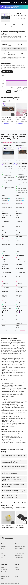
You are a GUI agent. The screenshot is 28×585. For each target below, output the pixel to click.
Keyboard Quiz (18, 555)
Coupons (3, 560)
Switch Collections (19, 551)
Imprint (3, 578)
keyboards (8, 11)
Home (2, 11)
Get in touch (4, 569)
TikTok (16, 576)
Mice (2, 553)
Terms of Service (5, 576)
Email (16, 567)
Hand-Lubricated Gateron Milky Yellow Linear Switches (7, 526)
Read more (24, 17)
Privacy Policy (4, 574)
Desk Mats (3, 555)
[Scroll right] (24, 114)
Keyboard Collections (20, 546)
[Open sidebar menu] (25, 2)
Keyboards (3, 546)
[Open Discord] (14, 2)
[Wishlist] (16, 2)
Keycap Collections (19, 548)
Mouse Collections (19, 553)
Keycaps (3, 548)
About (2, 567)
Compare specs (5, 123)
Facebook (17, 574)
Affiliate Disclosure (5, 571)
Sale (2, 557)
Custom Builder (18, 557)
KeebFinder (5, 2)
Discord (17, 569)
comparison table (8, 142)
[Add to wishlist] (8, 14)
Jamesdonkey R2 (6, 117)
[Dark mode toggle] (19, 2)
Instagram (17, 571)
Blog (16, 560)
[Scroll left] (3, 114)
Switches (3, 551)
